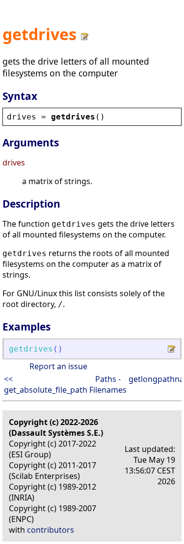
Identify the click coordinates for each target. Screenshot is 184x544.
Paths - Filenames (108, 384)
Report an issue (58, 366)
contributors (50, 529)
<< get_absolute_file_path (45, 384)
